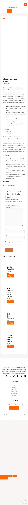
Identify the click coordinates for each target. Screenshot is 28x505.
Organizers (14, 393)
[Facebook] (3, 376)
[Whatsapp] (25, 376)
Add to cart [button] (10, 276)
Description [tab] (8, 131)
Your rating (8, 205)
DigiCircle (14, 416)
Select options (10, 323)
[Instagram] (10, 376)
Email (6, 235)
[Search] (9, 11)
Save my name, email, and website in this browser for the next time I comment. (13, 243)
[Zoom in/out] (2, 476)
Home (14, 385)
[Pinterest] (21, 376)
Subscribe (14, 407)
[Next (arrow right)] (6, 478)
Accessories (14, 391)
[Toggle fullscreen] (6, 476)
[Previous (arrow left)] (2, 478)
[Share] (10, 476)
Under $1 (14, 395)
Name (6, 229)
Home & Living (14, 389)
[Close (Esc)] (15, 476)
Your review (8, 207)
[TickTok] (14, 376)
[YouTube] (6, 376)
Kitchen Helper (14, 387)
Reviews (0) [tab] (8, 133)
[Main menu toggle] (25, 4)
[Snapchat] (18, 376)
